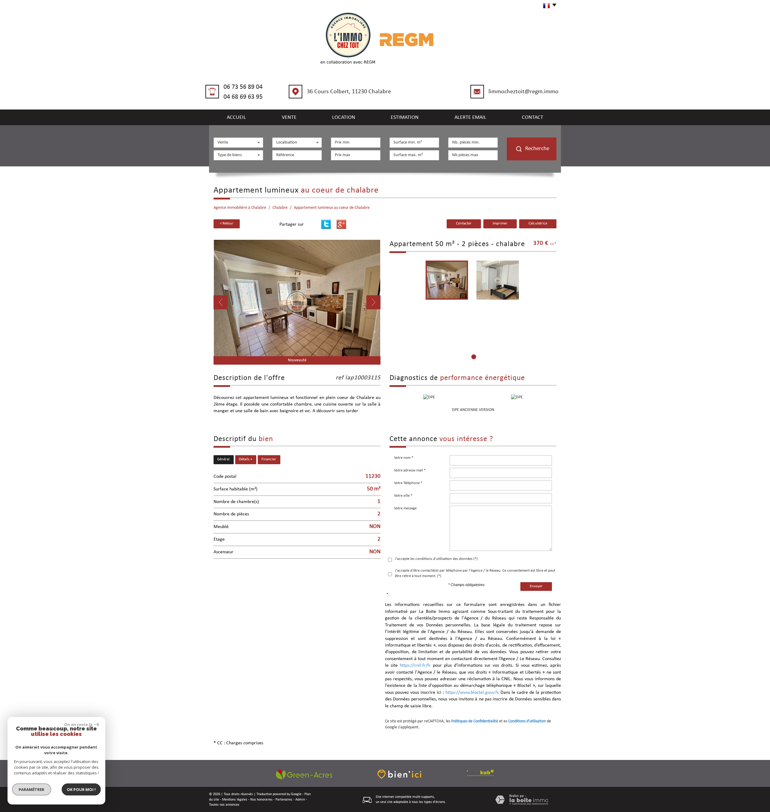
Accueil (236, 117)
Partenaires (284, 799)
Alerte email (470, 117)
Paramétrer (32, 789)
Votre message (405, 508)
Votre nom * (403, 458)
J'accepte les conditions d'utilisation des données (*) (436, 559)
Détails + (245, 459)
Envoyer (536, 586)
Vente (289, 117)
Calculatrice (537, 223)
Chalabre (280, 207)
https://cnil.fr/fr (415, 665)
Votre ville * (403, 496)
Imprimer (500, 223)
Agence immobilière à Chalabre (240, 207)
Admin (300, 799)
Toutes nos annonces (224, 805)
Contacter (464, 223)
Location (343, 117)
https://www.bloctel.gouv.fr (471, 692)
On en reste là (78, 724)
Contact (532, 117)
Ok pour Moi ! (81, 789)
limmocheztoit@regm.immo (523, 92)
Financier (268, 459)
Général (223, 459)
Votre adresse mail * (410, 470)
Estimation (405, 117)
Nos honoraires (261, 799)
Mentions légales (234, 799)
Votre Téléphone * (408, 483)
